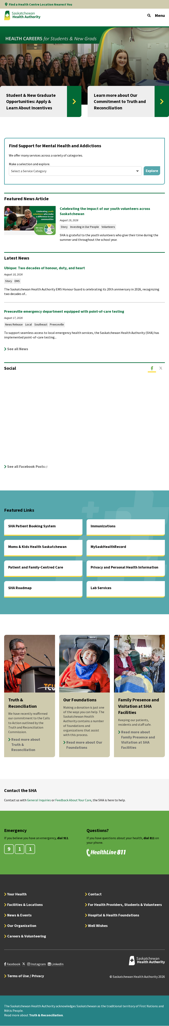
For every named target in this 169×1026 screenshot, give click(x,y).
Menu (160, 15)
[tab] (152, 368)
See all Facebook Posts (28, 466)
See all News (17, 348)
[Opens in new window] (23, 964)
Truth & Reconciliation (46, 1015)
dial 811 (149, 838)
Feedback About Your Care (73, 800)
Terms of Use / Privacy (25, 975)
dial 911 (62, 838)
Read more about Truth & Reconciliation (25, 744)
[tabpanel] (84, 422)
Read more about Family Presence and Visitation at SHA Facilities (138, 740)
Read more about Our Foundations (84, 745)
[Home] (22, 15)
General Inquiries (39, 800)
